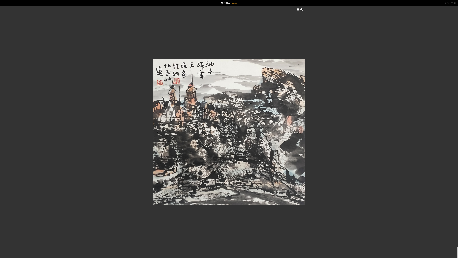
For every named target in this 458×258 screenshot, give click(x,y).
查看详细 (234, 3)
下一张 (453, 3)
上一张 (447, 3)
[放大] (298, 9)
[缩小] (301, 9)
